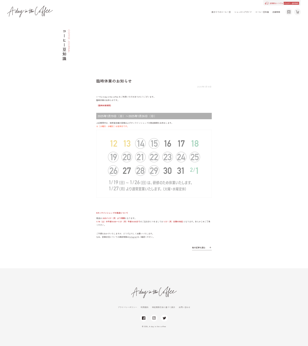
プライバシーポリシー (127, 307)
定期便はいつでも (284, 3)
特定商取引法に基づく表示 (163, 307)
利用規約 (144, 307)
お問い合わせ (184, 307)
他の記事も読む (198, 247)
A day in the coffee (157, 326)
